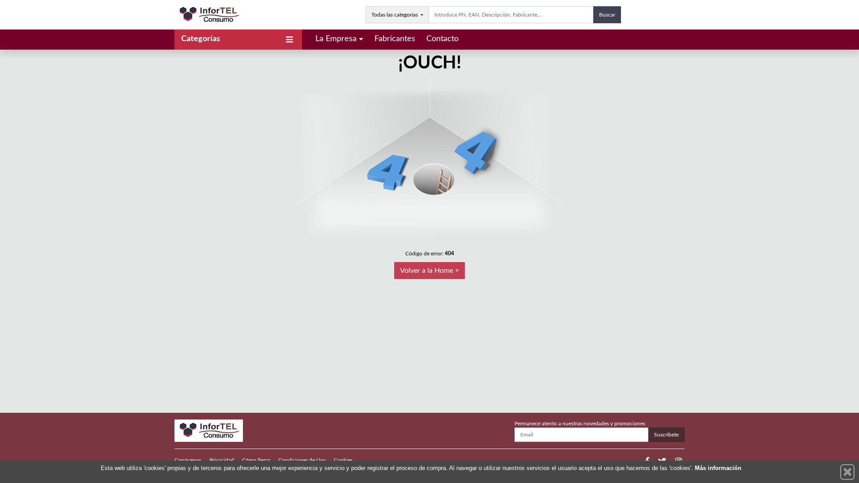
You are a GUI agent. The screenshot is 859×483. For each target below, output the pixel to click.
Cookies (343, 460)
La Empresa (336, 39)
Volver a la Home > (429, 270)
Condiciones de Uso (302, 460)
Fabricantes (394, 39)
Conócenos (187, 460)
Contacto (442, 39)
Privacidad (221, 460)
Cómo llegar (256, 460)
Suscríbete (666, 434)
